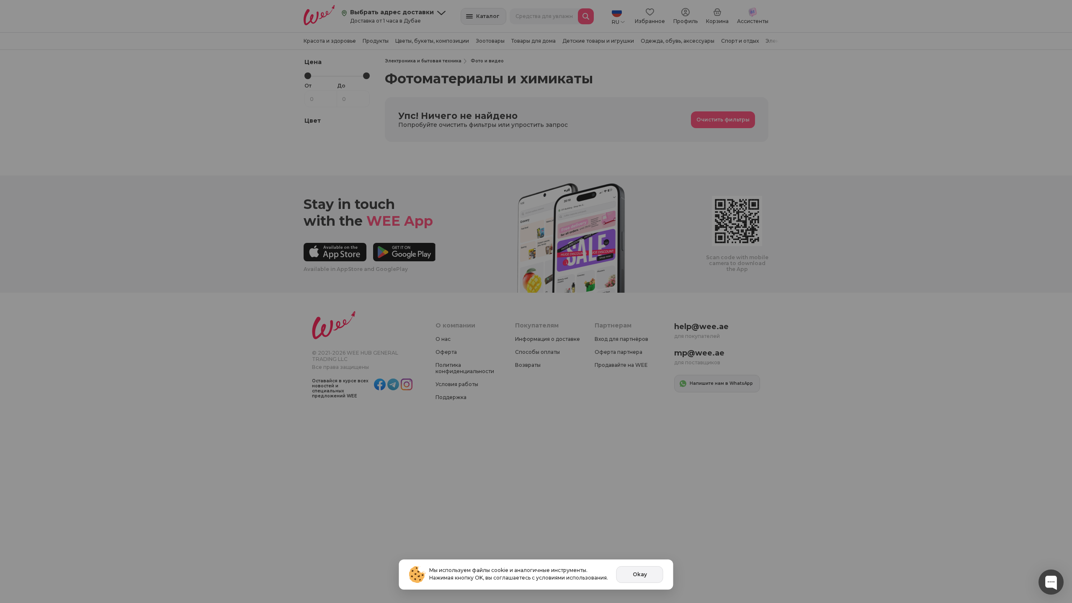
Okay (640, 574)
